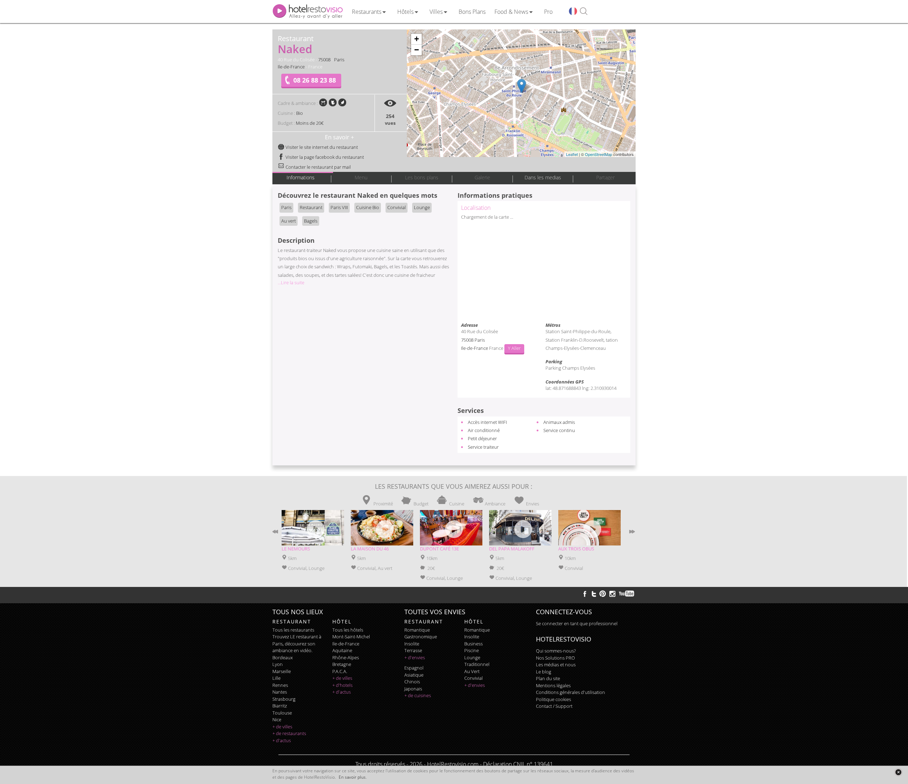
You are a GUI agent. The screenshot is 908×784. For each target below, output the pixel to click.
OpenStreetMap (598, 154)
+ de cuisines (417, 695)
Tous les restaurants (293, 630)
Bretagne (341, 664)
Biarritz (279, 705)
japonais (413, 688)
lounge (472, 657)
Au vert (288, 221)
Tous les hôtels (347, 630)
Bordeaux (282, 657)
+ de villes (282, 726)
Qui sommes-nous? (556, 651)
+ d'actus (281, 740)
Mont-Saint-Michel (351, 636)
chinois (412, 681)
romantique (417, 630)
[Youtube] (627, 594)
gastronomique (420, 636)
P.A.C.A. (339, 671)
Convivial (396, 207)
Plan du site (548, 678)
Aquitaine (342, 650)
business (473, 643)
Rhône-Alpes (345, 657)
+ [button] (416, 38)
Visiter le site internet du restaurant (321, 147)
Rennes (280, 685)
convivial (473, 678)
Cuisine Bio (367, 207)
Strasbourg (283, 699)
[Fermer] (898, 772)
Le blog (543, 671)
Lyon (277, 664)
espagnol (413, 668)
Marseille (281, 671)
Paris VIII (339, 207)
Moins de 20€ (309, 123)
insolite (411, 643)
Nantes (279, 692)
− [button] (416, 49)
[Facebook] (585, 594)
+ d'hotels (342, 685)
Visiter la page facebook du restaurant (324, 157)
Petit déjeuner (482, 438)
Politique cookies (553, 699)
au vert (472, 671)
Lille (276, 678)
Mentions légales (553, 685)
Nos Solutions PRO (555, 658)
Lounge (422, 207)
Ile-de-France (291, 66)
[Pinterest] (603, 594)
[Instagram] (612, 595)
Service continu (559, 430)
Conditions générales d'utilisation (570, 692)
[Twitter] (594, 594)
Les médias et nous (556, 664)
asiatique (413, 675)
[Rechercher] (583, 11)
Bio (299, 113)
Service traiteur (483, 447)
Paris (339, 59)
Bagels (310, 221)
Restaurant (311, 207)
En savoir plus (352, 777)
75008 (324, 59)
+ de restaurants (289, 733)
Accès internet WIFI (487, 422)
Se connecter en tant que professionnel (577, 623)
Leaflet (572, 154)
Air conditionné (484, 430)
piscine (471, 650)
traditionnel (476, 664)
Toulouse (282, 713)
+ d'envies (414, 657)
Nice (276, 719)
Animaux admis (559, 422)
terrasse (413, 650)
